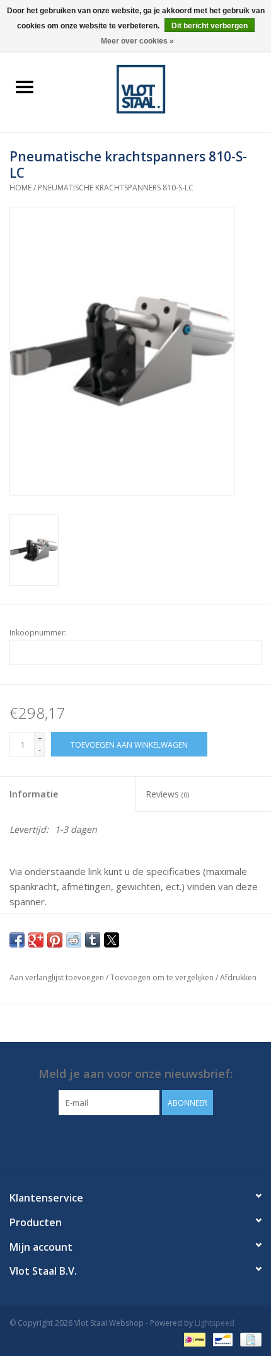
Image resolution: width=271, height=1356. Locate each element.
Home (20, 187)
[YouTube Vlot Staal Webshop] (147, 1141)
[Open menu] (24, 86)
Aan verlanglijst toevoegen (57, 977)
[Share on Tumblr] (92, 939)
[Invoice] (249, 1338)
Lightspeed (214, 1323)
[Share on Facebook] (17, 939)
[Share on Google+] (35, 939)
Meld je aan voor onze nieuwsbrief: (135, 1074)
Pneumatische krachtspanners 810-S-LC (115, 187)
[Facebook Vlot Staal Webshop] (124, 1141)
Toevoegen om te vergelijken (163, 977)
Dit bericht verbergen (209, 25)
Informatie (33, 794)
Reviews (167, 794)
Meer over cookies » (137, 41)
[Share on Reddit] (73, 939)
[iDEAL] (193, 1338)
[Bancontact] (221, 1338)
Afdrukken (238, 977)
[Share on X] (111, 939)
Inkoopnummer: (38, 632)
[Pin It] (54, 939)
